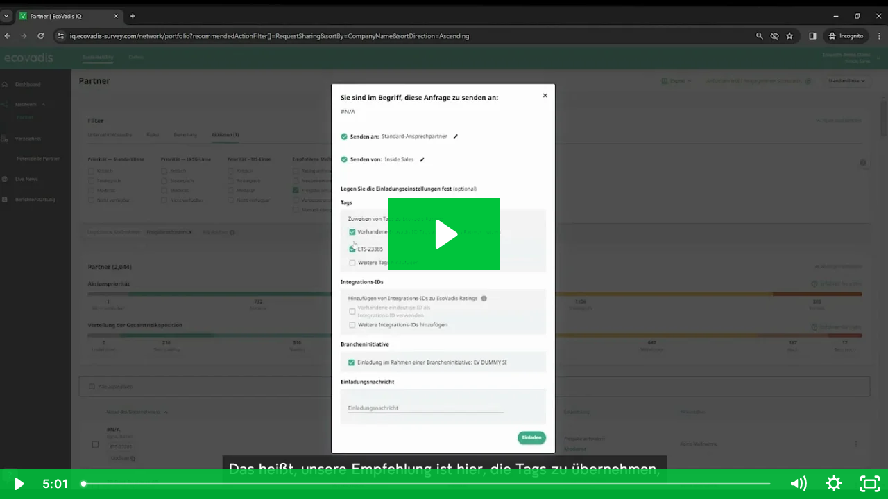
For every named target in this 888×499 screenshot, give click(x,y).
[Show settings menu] (834, 484)
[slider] (427, 484)
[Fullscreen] (870, 484)
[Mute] (798, 484)
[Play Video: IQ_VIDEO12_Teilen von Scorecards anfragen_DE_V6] (444, 234)
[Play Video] (18, 484)
